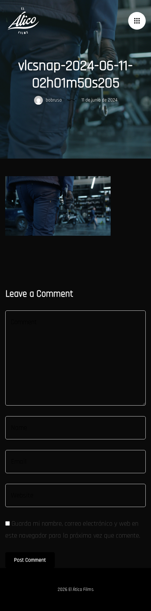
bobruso (53, 100)
